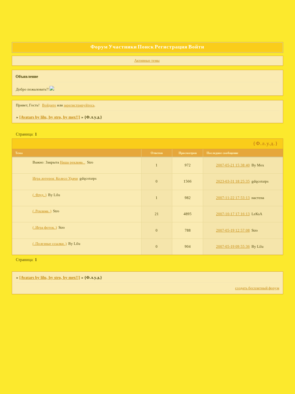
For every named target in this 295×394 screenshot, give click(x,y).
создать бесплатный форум (257, 288)
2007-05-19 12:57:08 (233, 230)
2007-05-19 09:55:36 (233, 247)
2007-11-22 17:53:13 (233, 198)
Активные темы (147, 61)
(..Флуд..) (39, 195)
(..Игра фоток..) (45, 228)
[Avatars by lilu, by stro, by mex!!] (49, 117)
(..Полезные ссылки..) (50, 244)
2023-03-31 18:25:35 (233, 181)
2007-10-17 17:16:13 (233, 214)
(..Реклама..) (42, 211)
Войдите (49, 105)
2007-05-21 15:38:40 (233, 165)
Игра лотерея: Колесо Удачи (55, 179)
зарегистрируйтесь (79, 105)
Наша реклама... (72, 162)
